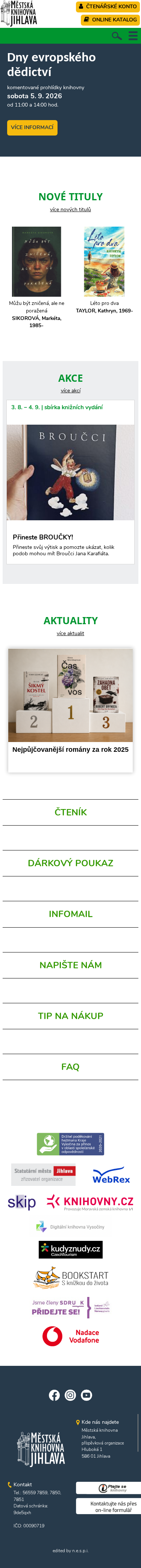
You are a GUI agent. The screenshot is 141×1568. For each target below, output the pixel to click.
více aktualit (70, 633)
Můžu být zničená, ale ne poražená (36, 314)
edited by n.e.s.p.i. (71, 1551)
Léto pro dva (104, 307)
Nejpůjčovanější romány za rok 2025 (70, 749)
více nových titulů (70, 209)
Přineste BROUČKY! (63, 545)
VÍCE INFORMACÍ (32, 127)
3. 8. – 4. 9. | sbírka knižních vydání (57, 407)
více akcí (70, 390)
